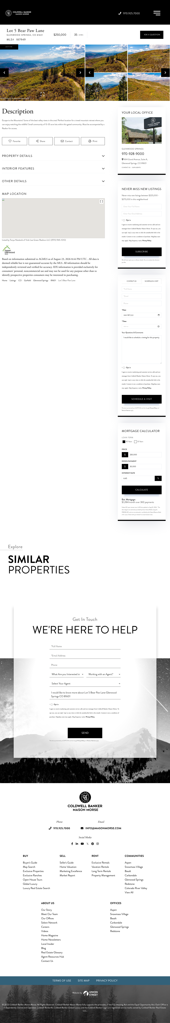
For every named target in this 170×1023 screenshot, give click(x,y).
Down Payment (129, 461)
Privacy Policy (147, 240)
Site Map (84, 981)
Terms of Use (61, 981)
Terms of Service (126, 410)
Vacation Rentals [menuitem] (100, 867)
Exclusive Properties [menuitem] (33, 871)
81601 (53, 280)
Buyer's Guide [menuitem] (30, 863)
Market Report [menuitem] (67, 875)
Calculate (141, 489)
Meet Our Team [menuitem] (49, 914)
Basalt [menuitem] (128, 871)
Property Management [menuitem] (103, 875)
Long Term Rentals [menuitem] (101, 871)
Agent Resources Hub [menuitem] (52, 957)
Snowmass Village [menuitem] (134, 867)
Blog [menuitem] (43, 948)
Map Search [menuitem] (29, 867)
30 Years (129, 441)
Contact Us (126, 167)
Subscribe (141, 251)
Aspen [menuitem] (128, 863)
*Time (124, 321)
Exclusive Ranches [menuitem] (32, 875)
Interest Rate (128, 473)
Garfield (27, 280)
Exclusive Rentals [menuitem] (100, 863)
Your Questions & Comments (132, 332)
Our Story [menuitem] (46, 910)
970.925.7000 (131, 13)
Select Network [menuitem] (49, 923)
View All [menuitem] (129, 892)
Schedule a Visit (151, 281)
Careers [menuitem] (45, 927)
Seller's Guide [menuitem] (66, 863)
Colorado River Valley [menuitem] (136, 888)
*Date (124, 310)
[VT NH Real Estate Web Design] (84, 994)
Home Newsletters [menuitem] (51, 940)
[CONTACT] (151, 35)
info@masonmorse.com (103, 828)
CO (20, 280)
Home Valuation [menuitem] (68, 867)
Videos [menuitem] (44, 931)
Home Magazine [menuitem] (49, 935)
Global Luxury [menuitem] (30, 884)
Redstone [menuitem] (130, 884)
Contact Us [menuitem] (47, 961)
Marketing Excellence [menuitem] (71, 871)
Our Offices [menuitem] (47, 918)
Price (124, 449)
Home (4, 280)
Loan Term (127, 437)
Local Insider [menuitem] (47, 944)
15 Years (140, 441)
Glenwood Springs (40, 280)
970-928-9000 (133, 153)
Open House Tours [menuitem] (32, 880)
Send (85, 733)
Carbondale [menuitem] (131, 875)
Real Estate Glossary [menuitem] (51, 952)
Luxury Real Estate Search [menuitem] (36, 888)
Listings (13, 280)
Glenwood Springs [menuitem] (134, 880)
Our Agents (136, 167)
